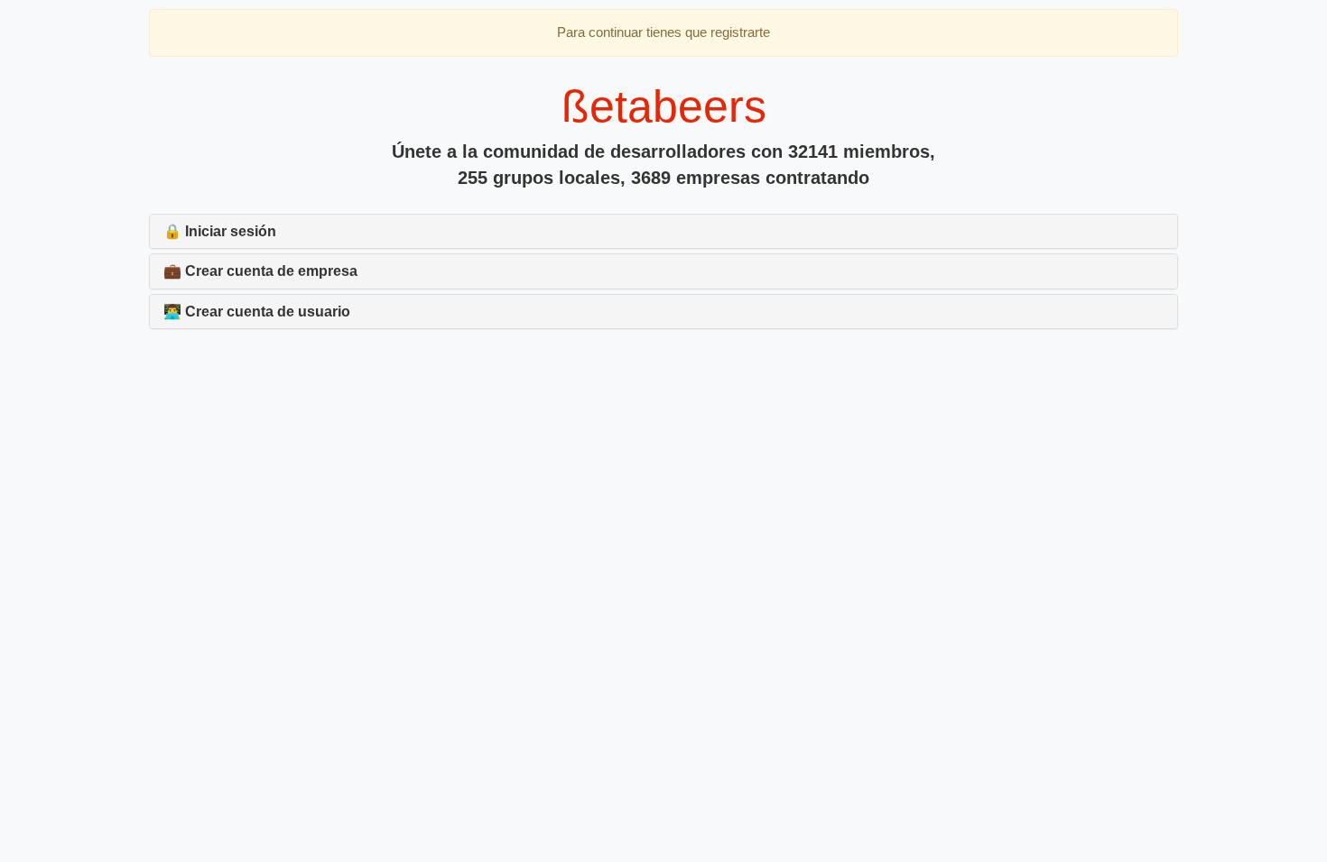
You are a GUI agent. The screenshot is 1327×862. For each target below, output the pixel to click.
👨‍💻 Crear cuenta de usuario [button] (256, 311)
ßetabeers (663, 106)
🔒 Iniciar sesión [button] (219, 231)
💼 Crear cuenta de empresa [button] (260, 271)
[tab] (663, 232)
